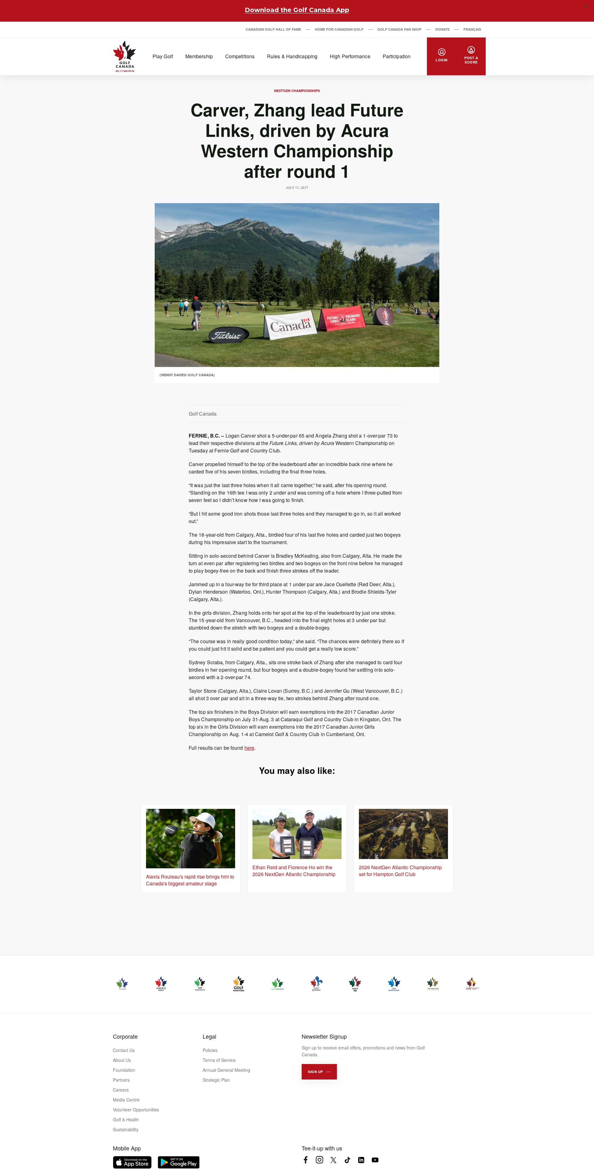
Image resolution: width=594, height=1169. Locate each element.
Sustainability (126, 1129)
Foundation (124, 1070)
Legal (209, 1036)
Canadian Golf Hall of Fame (273, 29)
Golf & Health (126, 1119)
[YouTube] (375, 1160)
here (249, 747)
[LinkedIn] (361, 1160)
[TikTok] (347, 1160)
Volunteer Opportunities (136, 1109)
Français (472, 29)
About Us (122, 1060)
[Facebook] (305, 1160)
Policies (210, 1050)
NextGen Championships (297, 90)
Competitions (240, 56)
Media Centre (126, 1100)
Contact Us (124, 1050)
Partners (121, 1080)
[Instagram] (319, 1160)
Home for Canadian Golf (339, 29)
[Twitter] (333, 1160)
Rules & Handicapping (292, 56)
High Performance (350, 56)
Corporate (125, 1036)
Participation (397, 56)
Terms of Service (219, 1060)
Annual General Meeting (226, 1070)
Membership (199, 56)
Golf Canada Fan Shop (399, 29)
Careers (121, 1090)
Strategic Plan (216, 1080)
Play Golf (163, 56)
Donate (442, 29)
